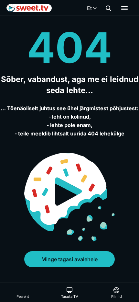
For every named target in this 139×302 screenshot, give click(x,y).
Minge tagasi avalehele (69, 259)
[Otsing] (108, 8)
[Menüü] (124, 8)
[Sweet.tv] (29, 8)
